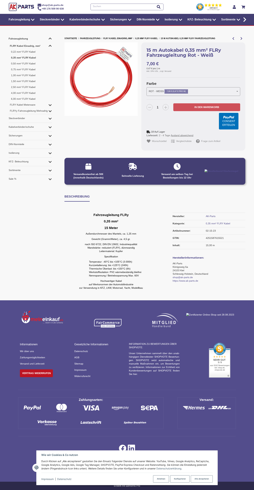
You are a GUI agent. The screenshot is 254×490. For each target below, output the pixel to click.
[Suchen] (159, 7)
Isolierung (14, 152)
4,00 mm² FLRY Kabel (23, 93)
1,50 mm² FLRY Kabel (23, 81)
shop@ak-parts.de (183, 277)
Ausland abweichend (182, 135)
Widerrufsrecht (82, 376)
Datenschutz (64, 479)
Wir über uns (27, 351)
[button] (244, 19)
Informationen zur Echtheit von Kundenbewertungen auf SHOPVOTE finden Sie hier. (154, 370)
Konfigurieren (180, 479)
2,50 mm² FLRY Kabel (23, 87)
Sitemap (78, 363)
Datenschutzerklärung (168, 468)
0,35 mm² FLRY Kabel (218, 223)
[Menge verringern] (150, 107)
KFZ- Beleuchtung (19, 161)
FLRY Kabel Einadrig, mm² (25, 45)
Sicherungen (15, 135)
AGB (76, 357)
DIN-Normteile (16, 144)
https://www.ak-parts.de (185, 280)
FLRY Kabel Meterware (22, 104)
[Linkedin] (131, 449)
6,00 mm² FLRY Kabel (23, 98)
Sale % (12, 178)
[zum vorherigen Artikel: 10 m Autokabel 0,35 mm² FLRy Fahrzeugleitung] (233, 38)
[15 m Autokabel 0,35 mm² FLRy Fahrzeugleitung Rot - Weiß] (101, 79)
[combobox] (193, 91)
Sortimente (15, 170)
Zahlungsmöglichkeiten (32, 357)
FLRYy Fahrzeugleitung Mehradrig (29, 110)
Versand (167, 71)
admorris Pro (133, 485)
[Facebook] (122, 449)
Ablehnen (161, 479)
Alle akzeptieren (202, 479)
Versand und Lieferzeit (32, 363)
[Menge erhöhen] (166, 107)
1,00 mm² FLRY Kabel (23, 75)
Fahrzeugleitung (18, 38)
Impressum (47, 479)
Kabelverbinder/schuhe (21, 126)
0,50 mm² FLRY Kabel (23, 63)
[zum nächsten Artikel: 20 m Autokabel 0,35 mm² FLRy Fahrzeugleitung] (241, 38)
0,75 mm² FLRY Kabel (23, 69)
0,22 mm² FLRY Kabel (23, 51)
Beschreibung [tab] (77, 196)
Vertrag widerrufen (36, 373)
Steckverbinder (17, 118)
